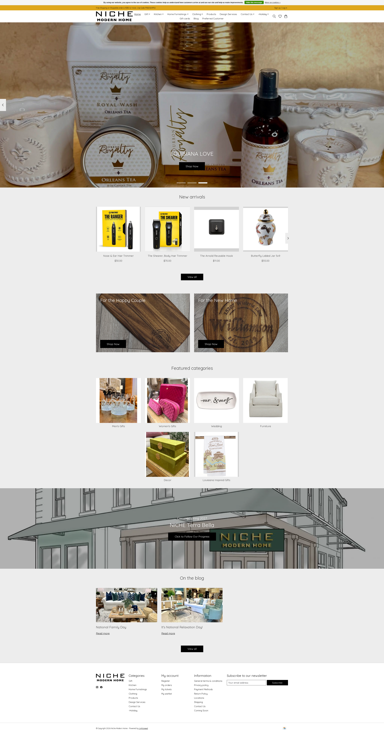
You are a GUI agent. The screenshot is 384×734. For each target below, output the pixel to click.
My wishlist (166, 693)
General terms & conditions (208, 681)
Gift (130, 681)
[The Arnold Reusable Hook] (216, 229)
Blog (196, 18)
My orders (166, 685)
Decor (167, 480)
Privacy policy (201, 685)
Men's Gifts (118, 426)
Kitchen (132, 685)
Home (137, 14)
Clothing (133, 693)
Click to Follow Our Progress (192, 536)
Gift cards (185, 18)
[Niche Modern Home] (114, 16)
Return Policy (201, 693)
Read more (103, 633)
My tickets (166, 689)
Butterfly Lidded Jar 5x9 (265, 255)
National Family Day (111, 627)
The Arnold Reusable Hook (216, 255)
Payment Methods (203, 689)
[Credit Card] (284, 728)
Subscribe (277, 682)
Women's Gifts (167, 426)
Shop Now (192, 166)
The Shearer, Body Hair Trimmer (167, 255)
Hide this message (254, 3)
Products (211, 14)
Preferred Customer (213, 18)
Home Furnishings (138, 689)
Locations (199, 697)
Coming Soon (201, 710)
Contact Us (134, 706)
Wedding (216, 426)
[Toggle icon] (274, 16)
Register (165, 681)
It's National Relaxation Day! (181, 627)
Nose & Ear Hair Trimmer (118, 255)
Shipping (198, 702)
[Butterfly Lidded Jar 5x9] (265, 229)
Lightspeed (143, 728)
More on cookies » (272, 3)
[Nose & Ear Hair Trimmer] (118, 229)
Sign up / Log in (280, 8)
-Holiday (133, 710)
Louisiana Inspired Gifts (216, 480)
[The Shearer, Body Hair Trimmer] (167, 229)
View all (192, 276)
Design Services (228, 14)
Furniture (265, 426)
